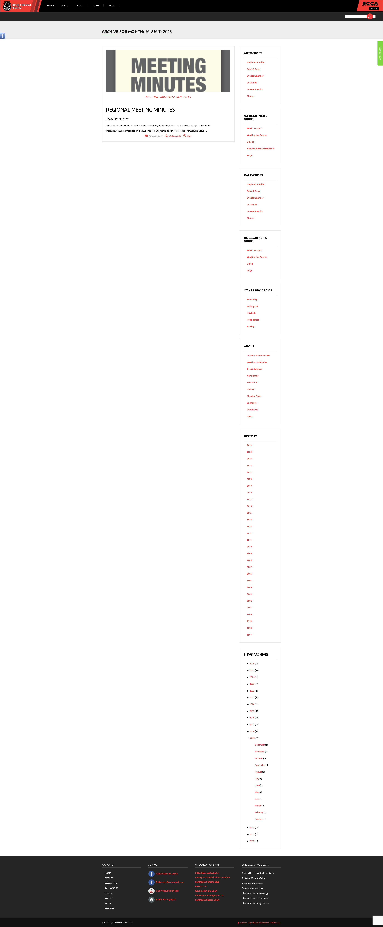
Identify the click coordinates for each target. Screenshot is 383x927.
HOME (108, 873)
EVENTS (109, 878)
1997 (249, 635)
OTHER (108, 893)
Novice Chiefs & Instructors (260, 148)
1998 (249, 628)
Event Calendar (254, 369)
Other (96, 5)
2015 (249, 513)
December (260, 745)
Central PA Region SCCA (207, 900)
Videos (250, 142)
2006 (249, 574)
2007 (249, 567)
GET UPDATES (380, 53)
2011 (249, 540)
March (258, 806)
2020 (249, 479)
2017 (249, 499)
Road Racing (253, 320)
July (257, 778)
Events (50, 5)
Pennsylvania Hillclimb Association (212, 877)
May (257, 792)
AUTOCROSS (111, 883)
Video (250, 264)
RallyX (80, 5)
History (250, 389)
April (257, 799)
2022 (249, 465)
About (112, 5)
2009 (249, 553)
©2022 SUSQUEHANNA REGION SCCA (117, 923)
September (260, 765)
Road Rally (252, 299)
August (258, 772)
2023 (249, 459)
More (189, 136)
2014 (249, 519)
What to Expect (254, 250)
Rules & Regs (253, 69)
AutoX (64, 5)
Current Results (255, 89)
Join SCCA (252, 382)
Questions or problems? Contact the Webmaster (259, 923)
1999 (249, 621)
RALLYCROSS (111, 888)
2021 (249, 472)
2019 (249, 486)
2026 (252, 663)
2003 (249, 594)
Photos (250, 96)
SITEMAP (109, 908)
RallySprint (252, 306)
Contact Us (252, 409)
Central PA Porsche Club (207, 882)
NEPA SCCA (201, 886)
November (260, 751)
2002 (249, 601)
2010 (249, 547)
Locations (252, 82)
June (257, 785)
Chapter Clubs (254, 396)
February (259, 812)
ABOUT (109, 898)
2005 (249, 580)
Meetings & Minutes (257, 362)
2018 (249, 492)
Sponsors (251, 403)
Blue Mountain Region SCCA (209, 895)
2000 (249, 614)
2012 (249, 533)
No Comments (175, 136)
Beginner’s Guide (255, 62)
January (258, 819)
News (249, 416)
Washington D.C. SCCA (206, 891)
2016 (249, 506)
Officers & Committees (258, 355)
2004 (249, 587)
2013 (249, 526)
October (259, 758)
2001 (249, 607)
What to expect (254, 128)
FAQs (249, 155)
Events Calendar (255, 76)
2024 (249, 452)
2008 (249, 560)
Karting (250, 326)
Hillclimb (251, 313)
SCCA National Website (207, 873)
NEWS (108, 903)
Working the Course (257, 135)
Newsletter (252, 376)
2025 (249, 445)
